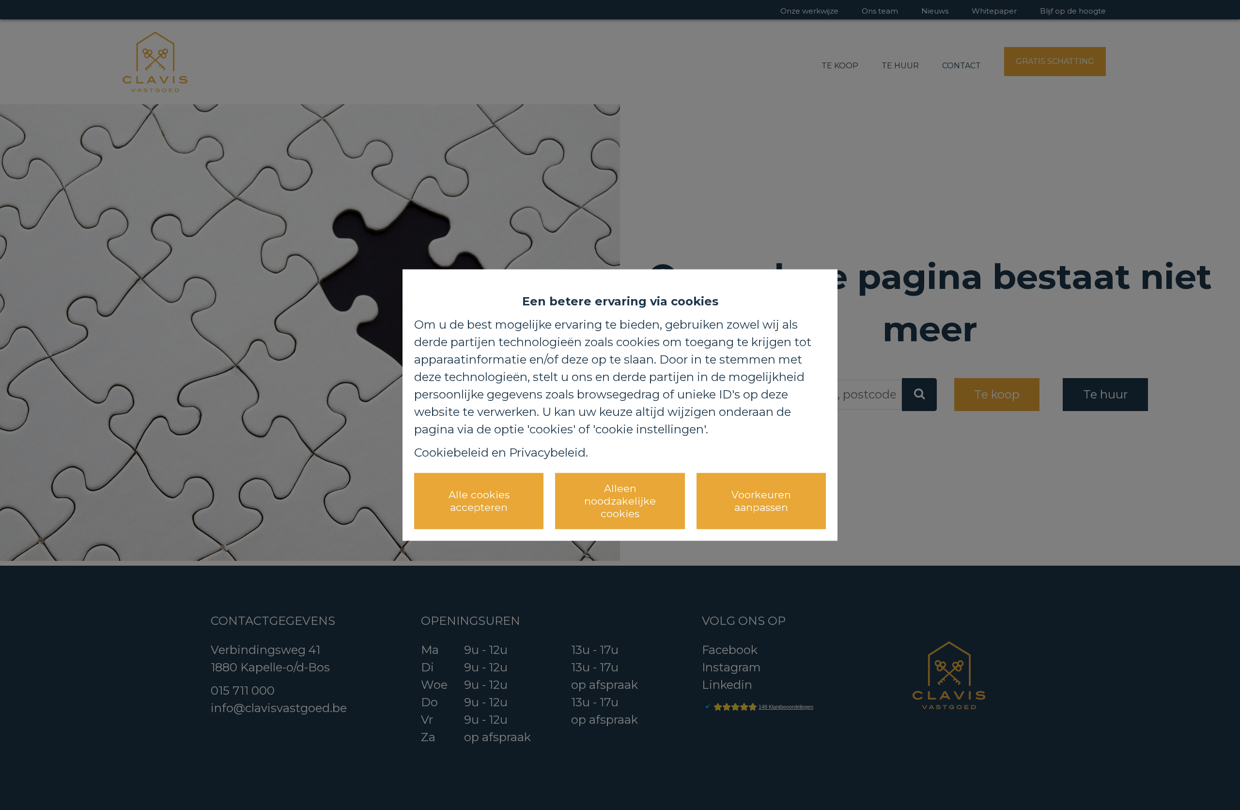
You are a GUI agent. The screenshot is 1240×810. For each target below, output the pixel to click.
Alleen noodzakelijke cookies (620, 501)
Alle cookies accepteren (479, 500)
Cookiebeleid (451, 452)
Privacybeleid (547, 452)
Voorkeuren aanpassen (761, 500)
